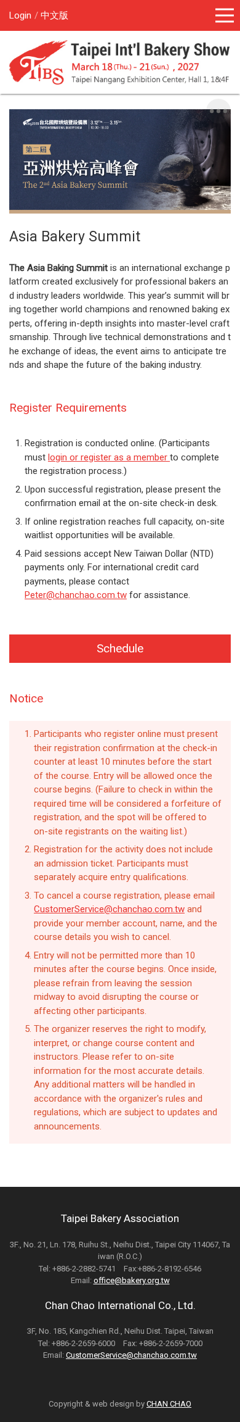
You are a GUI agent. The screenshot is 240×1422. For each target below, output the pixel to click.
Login (20, 15)
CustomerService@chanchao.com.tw (109, 909)
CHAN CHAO (168, 1403)
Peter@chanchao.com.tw (76, 595)
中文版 (54, 15)
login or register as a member (109, 457)
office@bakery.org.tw (132, 1280)
